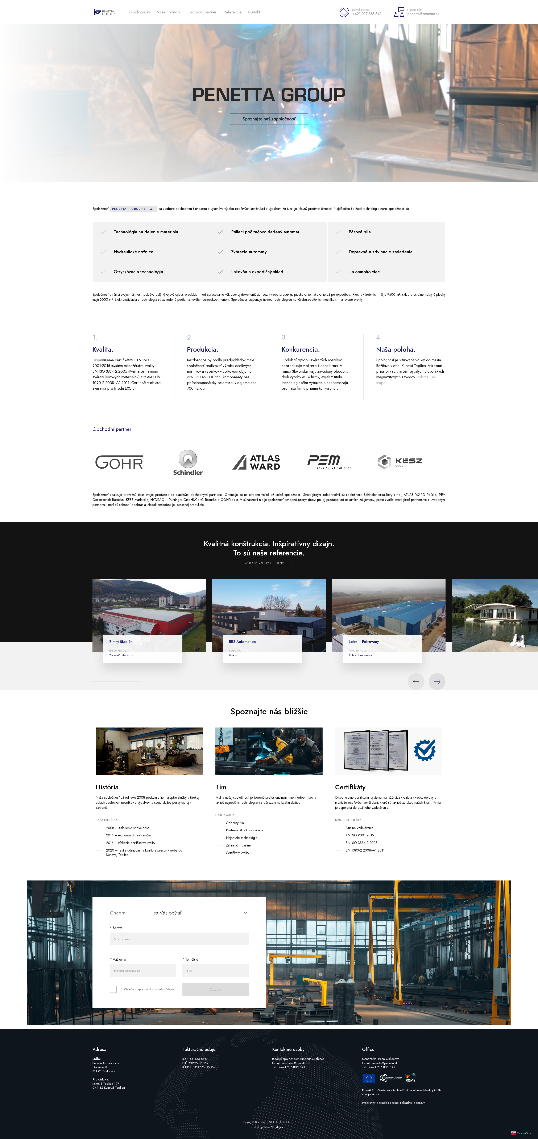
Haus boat (489, 645)
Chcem (118, 912)
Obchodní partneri (201, 12)
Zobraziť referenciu (121, 655)
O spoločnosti (138, 12)
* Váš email (118, 959)
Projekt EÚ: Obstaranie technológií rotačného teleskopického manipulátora (402, 1092)
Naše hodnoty (168, 12)
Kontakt (254, 12)
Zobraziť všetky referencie (265, 563)
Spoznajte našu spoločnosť (269, 118)
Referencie (232, 12)
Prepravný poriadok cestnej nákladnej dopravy (393, 1102)
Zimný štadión (121, 641)
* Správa (116, 927)
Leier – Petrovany (364, 641)
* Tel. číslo (190, 959)
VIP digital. (277, 1127)
